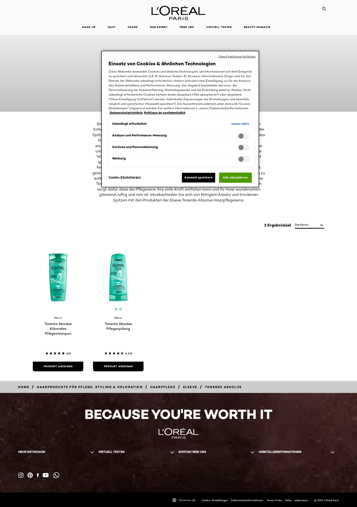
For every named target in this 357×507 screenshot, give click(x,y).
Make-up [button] (89, 27)
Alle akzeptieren (235, 177)
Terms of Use (274, 500)
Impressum (301, 500)
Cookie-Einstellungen (215, 500)
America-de (187, 500)
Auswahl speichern (198, 177)
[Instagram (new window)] (21, 475)
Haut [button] (112, 27)
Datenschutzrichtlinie (126, 113)
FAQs (288, 500)
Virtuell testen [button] (219, 27)
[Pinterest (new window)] (30, 475)
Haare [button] (133, 27)
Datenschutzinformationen (247, 500)
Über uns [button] (187, 27)
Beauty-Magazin (257, 27)
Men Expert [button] (159, 27)
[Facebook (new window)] (38, 475)
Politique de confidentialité (164, 113)
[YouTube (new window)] (46, 475)
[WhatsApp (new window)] (56, 475)
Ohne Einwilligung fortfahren (237, 56)
